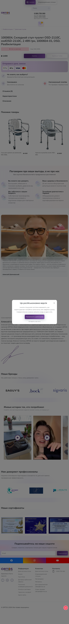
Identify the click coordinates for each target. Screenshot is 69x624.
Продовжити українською (34, 317)
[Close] (54, 303)
